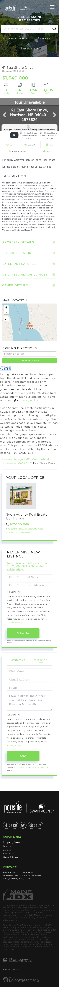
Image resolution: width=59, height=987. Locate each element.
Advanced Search (17, 38)
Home (6, 459)
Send (23, 756)
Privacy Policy (29, 400)
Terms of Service (39, 767)
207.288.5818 (25, 872)
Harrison (10, 463)
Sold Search (30, 48)
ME (28, 459)
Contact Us (12, 533)
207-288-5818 (19, 524)
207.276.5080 (33, 875)
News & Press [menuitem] (10, 857)
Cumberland (40, 459)
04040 (22, 463)
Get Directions (29, 360)
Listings (18, 459)
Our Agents (24, 533)
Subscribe (23, 633)
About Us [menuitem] (8, 853)
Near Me (45, 38)
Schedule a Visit (41, 661)
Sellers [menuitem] (7, 850)
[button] (54, 28)
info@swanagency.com (16, 878)
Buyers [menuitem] (7, 846)
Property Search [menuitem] (12, 842)
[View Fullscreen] (6, 318)
